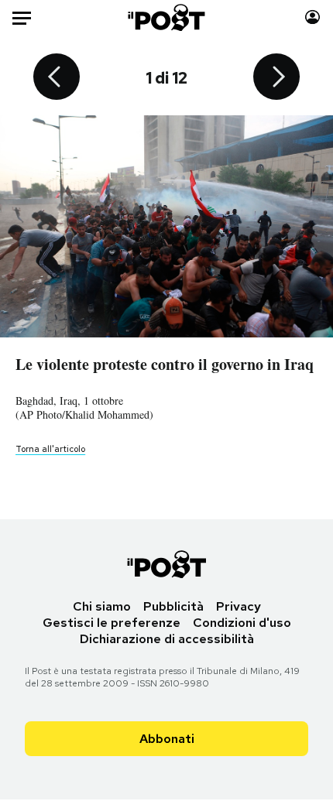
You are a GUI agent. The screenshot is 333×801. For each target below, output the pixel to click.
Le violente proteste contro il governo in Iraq (164, 364)
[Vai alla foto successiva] (276, 78)
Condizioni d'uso (242, 622)
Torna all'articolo (50, 448)
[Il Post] (166, 17)
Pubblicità (173, 606)
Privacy (238, 606)
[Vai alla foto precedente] (56, 78)
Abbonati (166, 739)
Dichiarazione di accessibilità (167, 639)
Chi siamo (102, 606)
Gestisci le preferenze (111, 622)
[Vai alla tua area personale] (312, 17)
